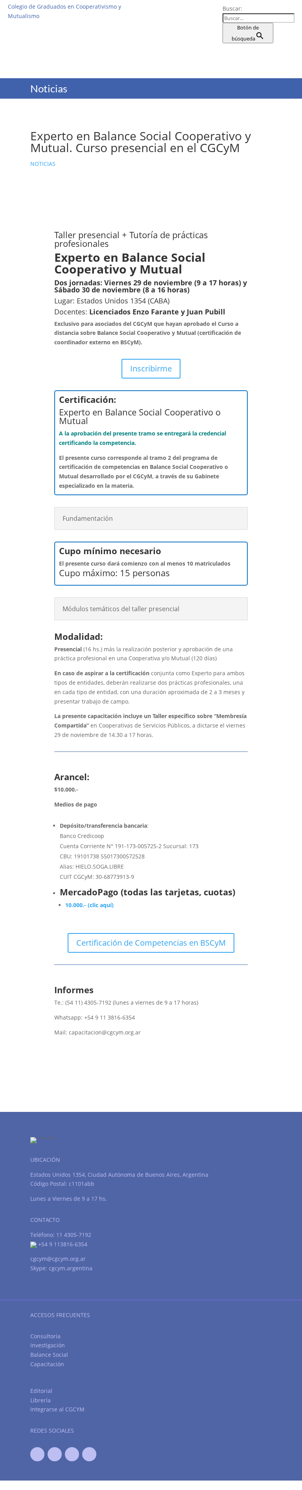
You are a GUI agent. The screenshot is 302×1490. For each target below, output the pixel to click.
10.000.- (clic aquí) (89, 905)
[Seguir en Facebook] (37, 1454)
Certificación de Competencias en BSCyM (151, 942)
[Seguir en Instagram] (89, 1454)
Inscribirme (151, 368)
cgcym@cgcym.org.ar (58, 1258)
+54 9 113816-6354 (62, 1244)
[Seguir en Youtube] (72, 1454)
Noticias (42, 163)
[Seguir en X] (55, 1454)
